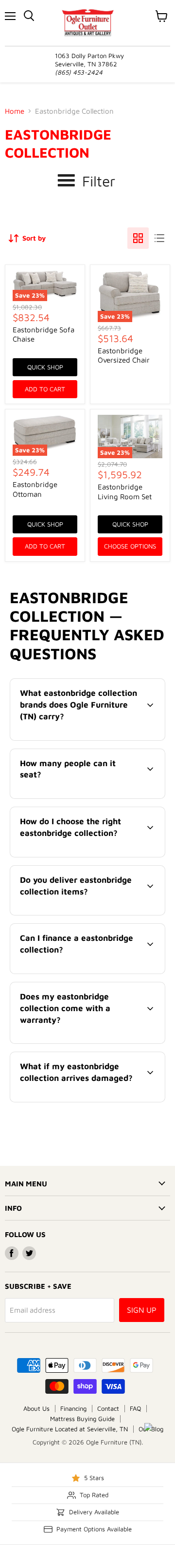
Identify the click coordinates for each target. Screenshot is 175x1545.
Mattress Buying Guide (82, 1419)
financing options (89, 972)
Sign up (142, 1309)
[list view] (159, 238)
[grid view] (138, 238)
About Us (36, 1408)
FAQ (135, 1408)
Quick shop (45, 367)
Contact (108, 1408)
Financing (73, 1408)
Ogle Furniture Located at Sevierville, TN (70, 1429)
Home (14, 111)
